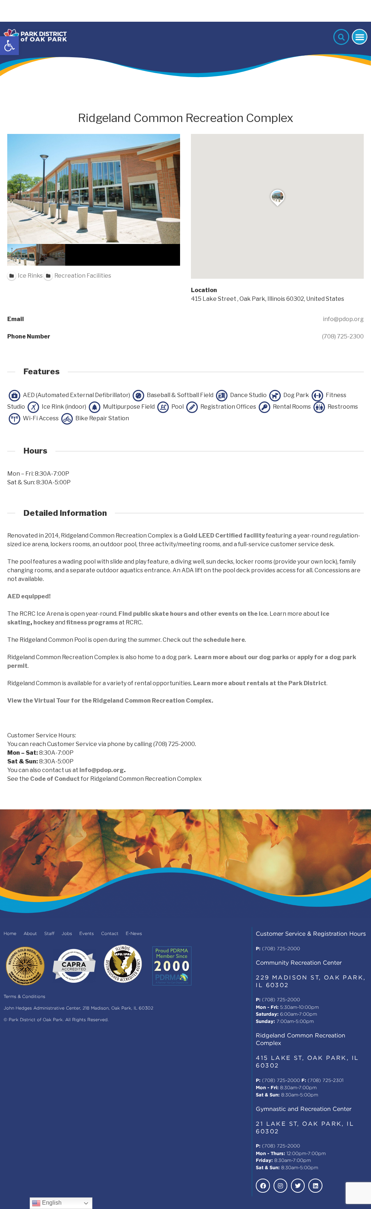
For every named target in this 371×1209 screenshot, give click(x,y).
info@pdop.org (343, 319)
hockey (43, 622)
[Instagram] (280, 1185)
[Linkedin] (315, 1185)
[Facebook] (263, 1185)
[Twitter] (298, 1185)
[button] (9, 45)
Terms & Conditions (24, 997)
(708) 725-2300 (343, 336)
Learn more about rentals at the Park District (259, 683)
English (51, 1203)
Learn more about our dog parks (241, 657)
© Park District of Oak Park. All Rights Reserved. (56, 1020)
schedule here (224, 639)
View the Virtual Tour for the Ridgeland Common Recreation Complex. (110, 700)
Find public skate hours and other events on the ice (192, 613)
